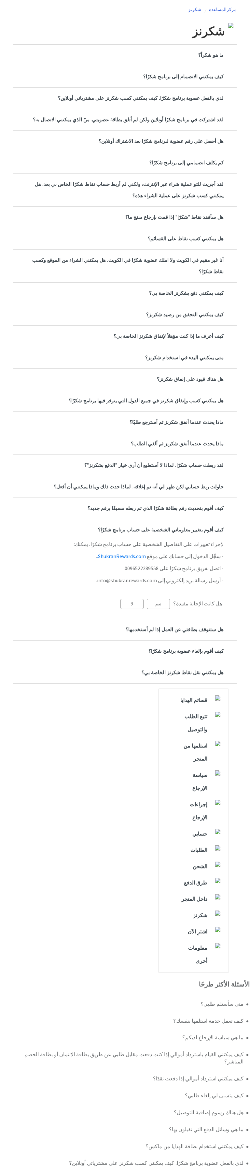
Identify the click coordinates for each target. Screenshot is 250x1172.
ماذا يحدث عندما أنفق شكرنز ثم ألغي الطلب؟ (177, 443)
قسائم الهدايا (193, 700)
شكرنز (194, 9)
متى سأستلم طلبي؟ (222, 1004)
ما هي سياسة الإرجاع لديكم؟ (212, 1037)
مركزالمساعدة (223, 9)
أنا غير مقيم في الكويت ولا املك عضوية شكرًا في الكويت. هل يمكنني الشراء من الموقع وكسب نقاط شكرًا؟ (128, 266)
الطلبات (198, 850)
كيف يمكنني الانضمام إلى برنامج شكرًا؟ (183, 76)
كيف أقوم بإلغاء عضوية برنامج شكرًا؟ (186, 651)
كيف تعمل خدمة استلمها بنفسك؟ (208, 1021)
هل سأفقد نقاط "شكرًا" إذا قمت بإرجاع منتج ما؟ (174, 217)
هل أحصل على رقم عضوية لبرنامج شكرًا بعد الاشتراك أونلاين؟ (161, 141)
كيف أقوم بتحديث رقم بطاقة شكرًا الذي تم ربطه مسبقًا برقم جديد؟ (156, 508)
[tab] (125, 55)
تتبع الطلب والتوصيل (196, 723)
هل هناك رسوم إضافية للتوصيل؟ (208, 1112)
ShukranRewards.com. (121, 556)
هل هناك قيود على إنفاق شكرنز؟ (190, 379)
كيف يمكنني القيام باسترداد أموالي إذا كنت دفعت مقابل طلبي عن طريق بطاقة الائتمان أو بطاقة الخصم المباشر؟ (133, 1058)
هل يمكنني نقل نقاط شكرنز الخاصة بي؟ (183, 672)
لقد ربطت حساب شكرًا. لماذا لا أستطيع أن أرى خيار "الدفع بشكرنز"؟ (154, 465)
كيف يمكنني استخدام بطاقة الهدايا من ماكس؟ (194, 1146)
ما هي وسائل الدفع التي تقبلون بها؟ (206, 1129)
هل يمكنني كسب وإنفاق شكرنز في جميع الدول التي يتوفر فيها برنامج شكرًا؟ (146, 400)
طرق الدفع (195, 882)
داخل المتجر (194, 899)
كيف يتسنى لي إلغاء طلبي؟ (214, 1095)
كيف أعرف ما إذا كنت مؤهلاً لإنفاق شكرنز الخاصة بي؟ (169, 336)
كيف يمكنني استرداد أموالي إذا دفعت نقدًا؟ (198, 1078)
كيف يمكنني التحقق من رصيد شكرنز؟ (185, 314)
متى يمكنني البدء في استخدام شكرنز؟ (184, 357)
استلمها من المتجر (195, 752)
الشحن (200, 866)
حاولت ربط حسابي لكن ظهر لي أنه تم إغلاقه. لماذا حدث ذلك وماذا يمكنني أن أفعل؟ (139, 486)
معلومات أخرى (197, 954)
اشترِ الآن (197, 931)
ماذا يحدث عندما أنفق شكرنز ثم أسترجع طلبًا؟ (177, 422)
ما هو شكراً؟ (211, 55)
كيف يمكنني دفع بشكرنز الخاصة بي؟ (186, 293)
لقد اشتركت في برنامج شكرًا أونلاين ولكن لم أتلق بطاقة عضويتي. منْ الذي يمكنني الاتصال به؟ (128, 119)
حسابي (199, 834)
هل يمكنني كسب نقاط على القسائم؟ (186, 238)
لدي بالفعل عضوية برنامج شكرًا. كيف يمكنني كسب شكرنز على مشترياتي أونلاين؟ (141, 98)
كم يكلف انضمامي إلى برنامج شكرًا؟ (186, 162)
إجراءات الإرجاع (198, 811)
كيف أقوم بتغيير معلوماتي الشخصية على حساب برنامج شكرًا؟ (161, 529)
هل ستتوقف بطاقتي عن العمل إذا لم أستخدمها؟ (175, 629)
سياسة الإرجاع (199, 782)
